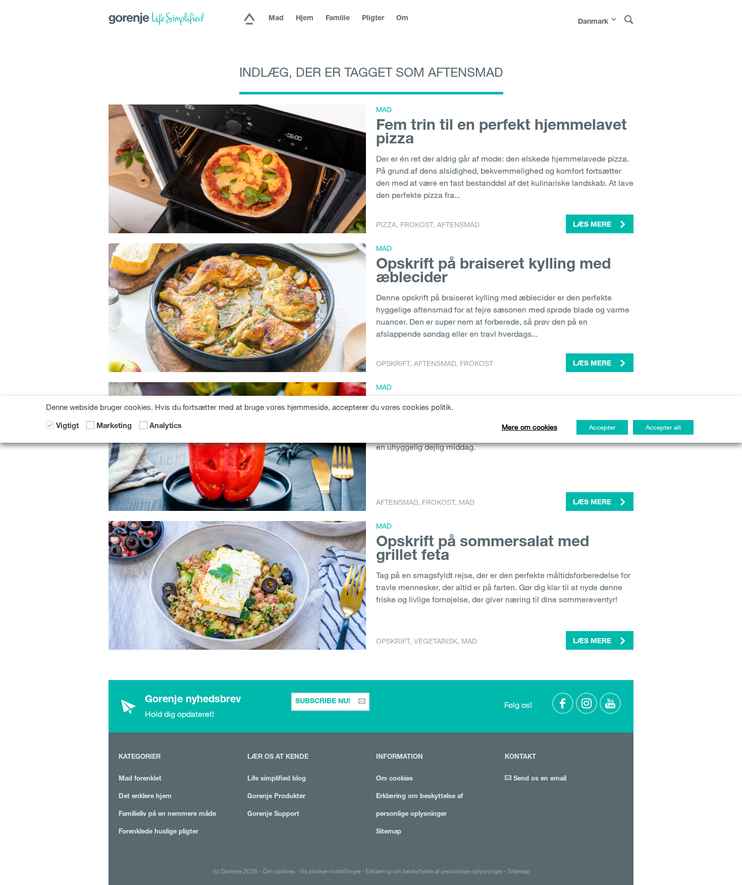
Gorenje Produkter (276, 797)
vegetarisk (435, 641)
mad (466, 502)
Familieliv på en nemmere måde (167, 814)
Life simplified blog (276, 779)
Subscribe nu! (323, 701)
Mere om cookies (529, 427)
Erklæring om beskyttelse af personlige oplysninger (434, 871)
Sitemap (388, 832)
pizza (386, 224)
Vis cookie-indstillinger (330, 871)
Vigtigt (67, 426)
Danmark (593, 22)
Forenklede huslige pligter (158, 832)
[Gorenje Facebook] (562, 703)
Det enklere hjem (145, 797)
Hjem (304, 18)
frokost (416, 224)
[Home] (249, 19)
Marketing (114, 426)
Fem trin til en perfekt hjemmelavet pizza (501, 133)
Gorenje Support (273, 814)
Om (402, 18)
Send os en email (538, 779)
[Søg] (628, 20)
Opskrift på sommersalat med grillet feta (482, 550)
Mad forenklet (140, 779)
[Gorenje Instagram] (586, 703)
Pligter (373, 18)
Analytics (165, 426)
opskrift (393, 363)
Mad (276, 18)
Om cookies (394, 779)
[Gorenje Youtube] (610, 703)
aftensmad (458, 224)
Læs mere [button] (593, 225)
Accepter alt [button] (663, 427)
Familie (338, 18)
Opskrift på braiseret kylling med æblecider (493, 272)
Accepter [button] (602, 427)
